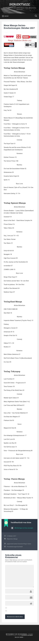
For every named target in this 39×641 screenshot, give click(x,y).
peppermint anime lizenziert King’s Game (19, 543)
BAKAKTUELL (19, 4)
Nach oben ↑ (19, 637)
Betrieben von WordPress (16, 634)
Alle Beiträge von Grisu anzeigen (23, 528)
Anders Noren (27, 635)
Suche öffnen (35, 16)
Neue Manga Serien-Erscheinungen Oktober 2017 (19, 26)
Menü (6, 16)
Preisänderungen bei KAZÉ (15, 546)
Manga (15, 539)
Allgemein (10, 539)
